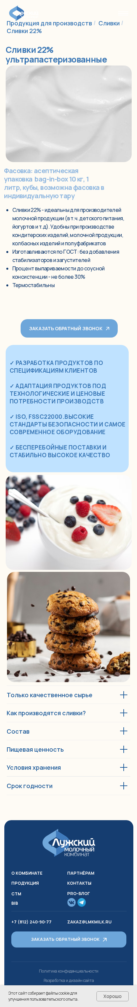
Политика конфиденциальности (68, 971)
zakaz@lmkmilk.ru (89, 922)
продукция (25, 883)
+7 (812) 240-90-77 (31, 922)
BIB (14, 903)
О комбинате (27, 873)
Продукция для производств (49, 23)
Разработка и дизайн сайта (69, 980)
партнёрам (80, 873)
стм (16, 894)
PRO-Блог (78, 893)
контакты (79, 883)
